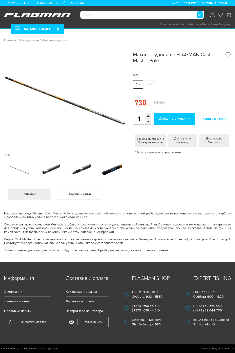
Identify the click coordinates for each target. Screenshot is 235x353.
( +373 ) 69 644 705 (207, 310)
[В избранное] (228, 55)
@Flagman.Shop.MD (33, 322)
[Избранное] (220, 14)
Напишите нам (93, 322)
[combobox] (142, 15)
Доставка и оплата (80, 301)
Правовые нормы (17, 311)
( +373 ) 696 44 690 (146, 306)
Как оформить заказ (81, 292)
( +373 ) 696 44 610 (146, 310)
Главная (10, 40)
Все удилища (29, 40)
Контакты (207, 3)
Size (136, 75)
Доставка (190, 3)
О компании (13, 292)
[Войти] (212, 14)
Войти (175, 3)
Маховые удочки (54, 40)
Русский (223, 3)
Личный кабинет (16, 301)
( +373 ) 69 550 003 (207, 306)
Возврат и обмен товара (84, 311)
